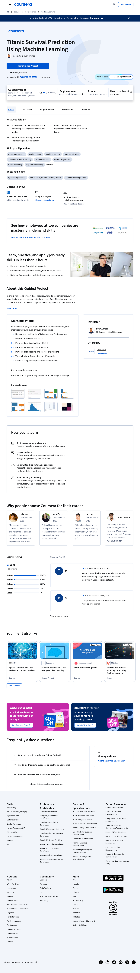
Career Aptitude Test (114, 807)
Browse (17, 12)
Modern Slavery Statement (84, 921)
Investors (77, 884)
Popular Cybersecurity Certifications (115, 855)
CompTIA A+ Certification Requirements (116, 820)
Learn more (45, 77)
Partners (43, 884)
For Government (14, 921)
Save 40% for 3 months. (91, 18)
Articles (76, 908)
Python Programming (17, 177)
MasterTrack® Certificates (18, 908)
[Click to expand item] (17, 394)
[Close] (128, 18)
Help (74, 896)
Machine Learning (48, 12)
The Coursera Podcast (49, 896)
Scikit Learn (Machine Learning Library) (45, 177)
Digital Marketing (14, 824)
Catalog (10, 896)
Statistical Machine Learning (19, 159)
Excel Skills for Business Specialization (82, 833)
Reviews (86, 109)
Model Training (35, 154)
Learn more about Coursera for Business (30, 237)
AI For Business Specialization (85, 815)
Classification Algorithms (76, 177)
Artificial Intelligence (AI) (17, 811)
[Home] (7, 11)
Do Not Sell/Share (80, 925)
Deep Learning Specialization (84, 827)
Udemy (10, 941)
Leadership (11, 888)
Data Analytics (13, 820)
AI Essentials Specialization (84, 811)
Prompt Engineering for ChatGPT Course (82, 851)
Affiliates (76, 917)
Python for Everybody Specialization (82, 858)
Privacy (76, 892)
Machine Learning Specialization (80, 844)
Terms (75, 888)
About (11, 109)
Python (10, 840)
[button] (49, 164)
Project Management (15, 836)
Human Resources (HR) (16, 828)
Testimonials (68, 109)
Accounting (11, 807)
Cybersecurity (13, 815)
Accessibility (78, 900)
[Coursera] (23, 4)
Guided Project (17, 90)
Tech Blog (44, 900)
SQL (8, 844)
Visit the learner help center (111, 760)
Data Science (30, 12)
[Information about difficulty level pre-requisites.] (83, 94)
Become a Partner (14, 929)
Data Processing (15, 164)
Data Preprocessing (16, 154)
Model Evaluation (42, 159)
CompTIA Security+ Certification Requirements (117, 826)
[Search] (114, 4)
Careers (10, 892)
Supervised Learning (34, 164)
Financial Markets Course (83, 838)
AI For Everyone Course (82, 819)
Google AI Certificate (48, 811)
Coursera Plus (12, 900)
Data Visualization (72, 154)
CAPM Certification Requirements (113, 813)
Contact (76, 904)
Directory (76, 912)
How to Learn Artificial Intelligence (114, 842)
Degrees (10, 912)
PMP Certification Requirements (113, 848)
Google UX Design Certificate (52, 840)
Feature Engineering (62, 159)
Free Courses (12, 937)
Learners (43, 880)
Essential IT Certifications (116, 832)
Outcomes (27, 109)
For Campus (12, 925)
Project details (47, 109)
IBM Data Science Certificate (51, 855)
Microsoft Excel (13, 832)
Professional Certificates (17, 904)
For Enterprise (13, 917)
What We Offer (13, 884)
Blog (42, 892)
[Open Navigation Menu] (10, 4)
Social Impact (12, 933)
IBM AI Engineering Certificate (52, 844)
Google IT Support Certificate (52, 829)
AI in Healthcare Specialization (85, 823)
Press (75, 880)
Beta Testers (45, 888)
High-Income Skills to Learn (116, 836)
